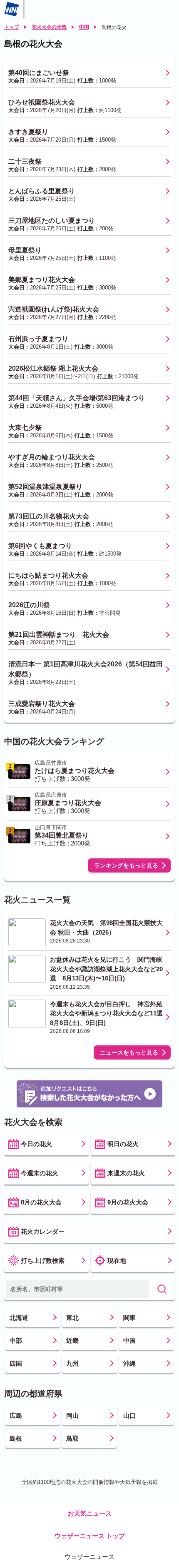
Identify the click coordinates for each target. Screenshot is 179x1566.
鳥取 (72, 1438)
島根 (16, 1438)
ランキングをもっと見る (126, 865)
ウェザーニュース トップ (90, 1535)
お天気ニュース (90, 1513)
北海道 (19, 1317)
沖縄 (129, 1363)
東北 (72, 1317)
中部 (16, 1340)
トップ (11, 27)
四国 (16, 1363)
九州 (72, 1363)
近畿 (72, 1340)
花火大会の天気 (49, 27)
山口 (129, 1415)
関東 (129, 1317)
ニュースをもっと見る (129, 1052)
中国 (84, 27)
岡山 (72, 1415)
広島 (16, 1415)
